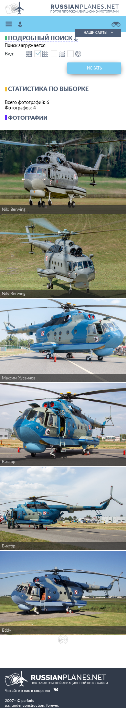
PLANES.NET (85, 6)
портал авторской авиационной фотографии (84, 11)
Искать (94, 68)
